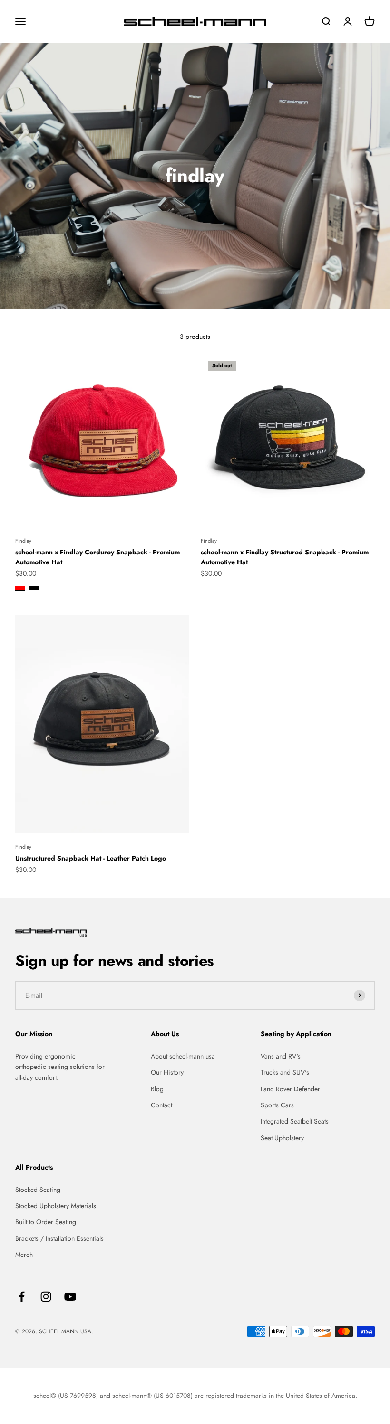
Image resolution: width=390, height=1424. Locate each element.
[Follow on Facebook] (21, 1296)
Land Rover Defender (290, 1089)
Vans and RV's (281, 1056)
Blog (157, 1089)
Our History (167, 1072)
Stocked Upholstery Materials (55, 1205)
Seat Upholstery (282, 1138)
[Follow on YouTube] (70, 1296)
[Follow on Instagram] (45, 1296)
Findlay (23, 540)
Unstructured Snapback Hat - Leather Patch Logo (90, 858)
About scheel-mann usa (183, 1056)
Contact (161, 1105)
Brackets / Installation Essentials (59, 1238)
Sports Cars (277, 1105)
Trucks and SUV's (285, 1072)
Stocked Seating (37, 1189)
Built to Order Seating (45, 1222)
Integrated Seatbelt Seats (295, 1121)
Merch (24, 1254)
